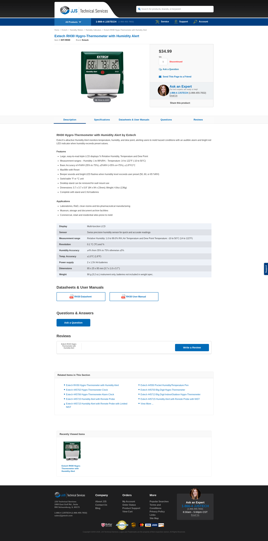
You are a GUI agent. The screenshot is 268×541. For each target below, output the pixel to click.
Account (203, 21)
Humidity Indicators (93, 30)
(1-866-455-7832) (126, 22)
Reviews (198, 119)
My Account (128, 501)
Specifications (102, 119)
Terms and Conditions (155, 506)
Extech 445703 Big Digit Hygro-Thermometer (163, 390)
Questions (166, 119)
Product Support (131, 508)
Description (69, 119)
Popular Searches (159, 501)
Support (183, 21)
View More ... (147, 404)
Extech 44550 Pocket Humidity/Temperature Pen (165, 385)
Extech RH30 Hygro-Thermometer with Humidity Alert (69, 346)
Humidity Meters (76, 30)
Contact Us (101, 505)
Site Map (154, 518)
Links (152, 515)
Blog (97, 508)
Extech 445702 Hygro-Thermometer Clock (87, 390)
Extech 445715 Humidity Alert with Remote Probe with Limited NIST (96, 405)
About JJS (101, 501)
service (165, 21)
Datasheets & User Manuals (134, 119)
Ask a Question (171, 69)
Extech (64, 30)
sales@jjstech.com (63, 515)
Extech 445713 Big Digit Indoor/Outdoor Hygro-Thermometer (170, 394)
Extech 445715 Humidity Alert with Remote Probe (90, 399)
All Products (71, 22)
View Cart (127, 511)
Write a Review (192, 347)
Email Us (173, 95)
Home (56, 30)
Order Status (129, 505)
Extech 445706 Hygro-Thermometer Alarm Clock (90, 394)
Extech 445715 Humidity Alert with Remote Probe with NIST (170, 399)
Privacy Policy (157, 511)
